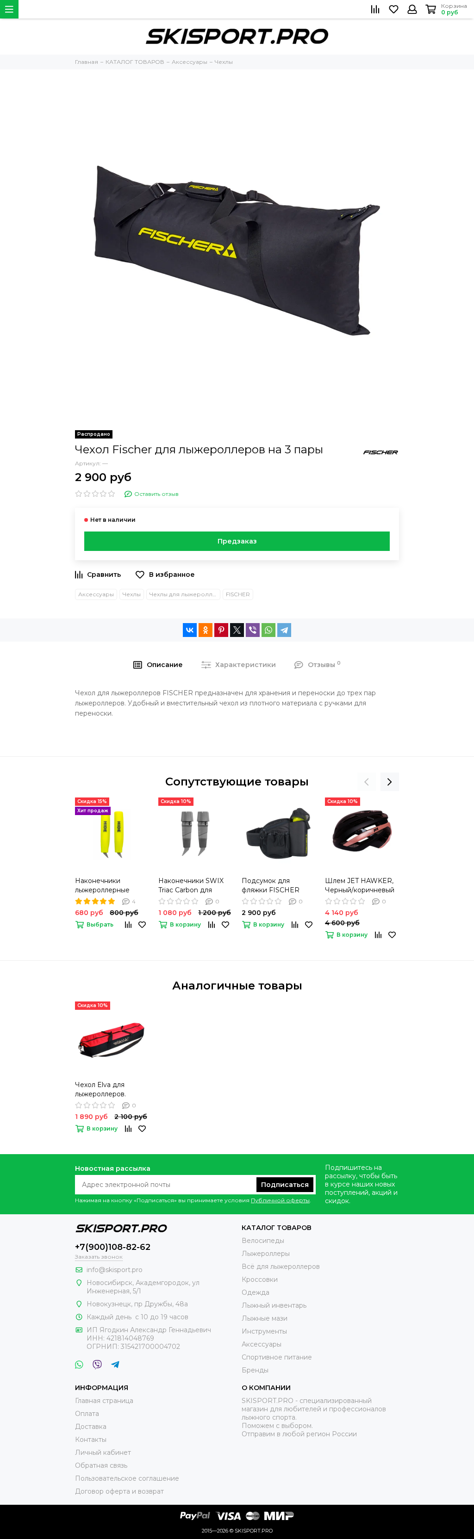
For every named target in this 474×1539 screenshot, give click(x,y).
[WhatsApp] (268, 630)
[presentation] (366, 782)
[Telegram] (284, 630)
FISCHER (238, 594)
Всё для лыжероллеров (281, 1266)
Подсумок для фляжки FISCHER (270, 885)
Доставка (90, 1426)
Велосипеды (263, 1240)
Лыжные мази (264, 1318)
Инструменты (264, 1331)
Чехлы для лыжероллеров (185, 594)
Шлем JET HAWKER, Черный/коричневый (359, 885)
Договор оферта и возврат (119, 1491)
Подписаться (285, 1185)
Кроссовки (260, 1279)
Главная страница (104, 1401)
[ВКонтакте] (190, 630)
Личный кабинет (103, 1452)
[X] (237, 630)
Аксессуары (96, 594)
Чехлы (132, 594)
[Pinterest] (221, 630)
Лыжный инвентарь (274, 1305)
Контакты (90, 1439)
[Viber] (253, 630)
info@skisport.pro (115, 1270)
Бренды (255, 1370)
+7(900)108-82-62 (112, 1247)
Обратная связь (101, 1465)
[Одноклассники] (205, 630)
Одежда (255, 1292)
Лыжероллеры (266, 1253)
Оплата (87, 1413)
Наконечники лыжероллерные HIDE (102, 886)
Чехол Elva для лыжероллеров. (100, 1089)
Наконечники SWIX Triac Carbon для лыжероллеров (191, 886)
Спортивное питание (277, 1357)
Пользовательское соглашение (127, 1478)
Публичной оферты (280, 1200)
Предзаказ (237, 541)
